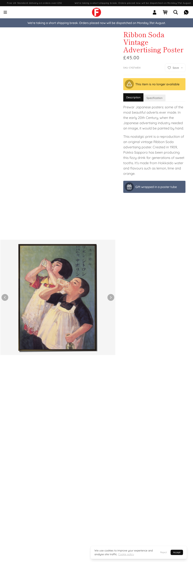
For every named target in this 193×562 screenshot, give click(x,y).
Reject (163, 552)
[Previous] (5, 297)
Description (133, 97)
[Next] (110, 297)
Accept (176, 552)
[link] (96, 12)
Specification (154, 98)
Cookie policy (126, 554)
